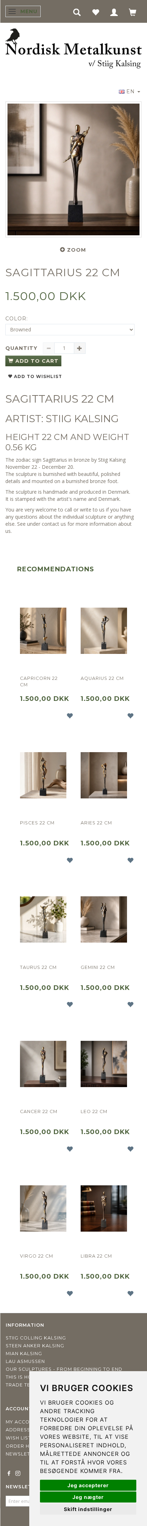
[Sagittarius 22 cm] (73, 169)
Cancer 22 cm (38, 1111)
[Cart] (132, 12)
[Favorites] (95, 12)
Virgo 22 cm (36, 1256)
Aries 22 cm (96, 822)
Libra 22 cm (96, 1256)
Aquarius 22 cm (102, 678)
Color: (16, 318)
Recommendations (55, 569)
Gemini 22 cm (98, 967)
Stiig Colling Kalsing (36, 1338)
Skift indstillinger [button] (88, 1509)
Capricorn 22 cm (39, 681)
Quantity (22, 348)
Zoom (76, 250)
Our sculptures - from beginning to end (64, 1369)
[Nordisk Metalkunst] (73, 49)
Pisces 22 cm (37, 822)
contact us (54, 523)
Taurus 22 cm (38, 967)
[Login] (114, 12)
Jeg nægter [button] (88, 1497)
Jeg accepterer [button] (88, 1485)
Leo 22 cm (94, 1111)
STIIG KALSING (82, 419)
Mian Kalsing (24, 1353)
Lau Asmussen (25, 1361)
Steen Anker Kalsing (35, 1345)
